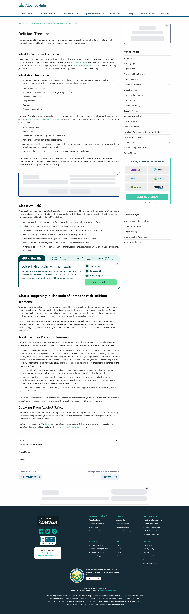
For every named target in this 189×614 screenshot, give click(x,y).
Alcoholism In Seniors (97, 558)
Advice (118, 555)
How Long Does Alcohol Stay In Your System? (143, 138)
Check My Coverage (147, 202)
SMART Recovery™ (150, 537)
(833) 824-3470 (47, 559)
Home (21, 23)
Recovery (120, 558)
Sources (21, 460)
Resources (93, 547)
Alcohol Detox (121, 526)
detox (46, 424)
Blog (118, 547)
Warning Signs (130, 69)
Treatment (121, 522)
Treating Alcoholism (132, 248)
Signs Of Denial (130, 75)
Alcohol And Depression (98, 555)
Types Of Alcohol (131, 117)
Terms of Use (148, 551)
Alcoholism (129, 64)
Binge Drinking (130, 96)
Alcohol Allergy (95, 562)
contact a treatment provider (70, 427)
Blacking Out (129, 106)
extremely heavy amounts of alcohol (43, 119)
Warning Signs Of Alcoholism (136, 227)
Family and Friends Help (152, 526)
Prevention (120, 562)
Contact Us (147, 566)
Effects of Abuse (131, 85)
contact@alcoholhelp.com (48, 562)
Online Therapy (130, 159)
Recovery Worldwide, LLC (109, 597)
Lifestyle (119, 551)
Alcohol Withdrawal (52, 23)
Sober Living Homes (151, 541)
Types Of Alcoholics (132, 122)
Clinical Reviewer (25, 452)
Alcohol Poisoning (132, 111)
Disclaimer (147, 558)
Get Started (99, 283)
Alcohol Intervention (151, 530)
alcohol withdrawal (78, 62)
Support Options (150, 522)
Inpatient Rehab (122, 530)
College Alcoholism (96, 551)
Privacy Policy (148, 555)
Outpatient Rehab (123, 533)
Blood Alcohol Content (133, 101)
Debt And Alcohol (131, 133)
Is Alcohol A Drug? (131, 127)
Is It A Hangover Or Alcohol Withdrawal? (101, 472)
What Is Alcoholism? (33, 23)
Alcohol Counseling (123, 537)
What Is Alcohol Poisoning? (135, 243)
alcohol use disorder (82, 65)
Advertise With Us (150, 569)
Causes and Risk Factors (134, 80)
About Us (147, 547)
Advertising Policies (150, 562)
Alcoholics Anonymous (152, 533)
